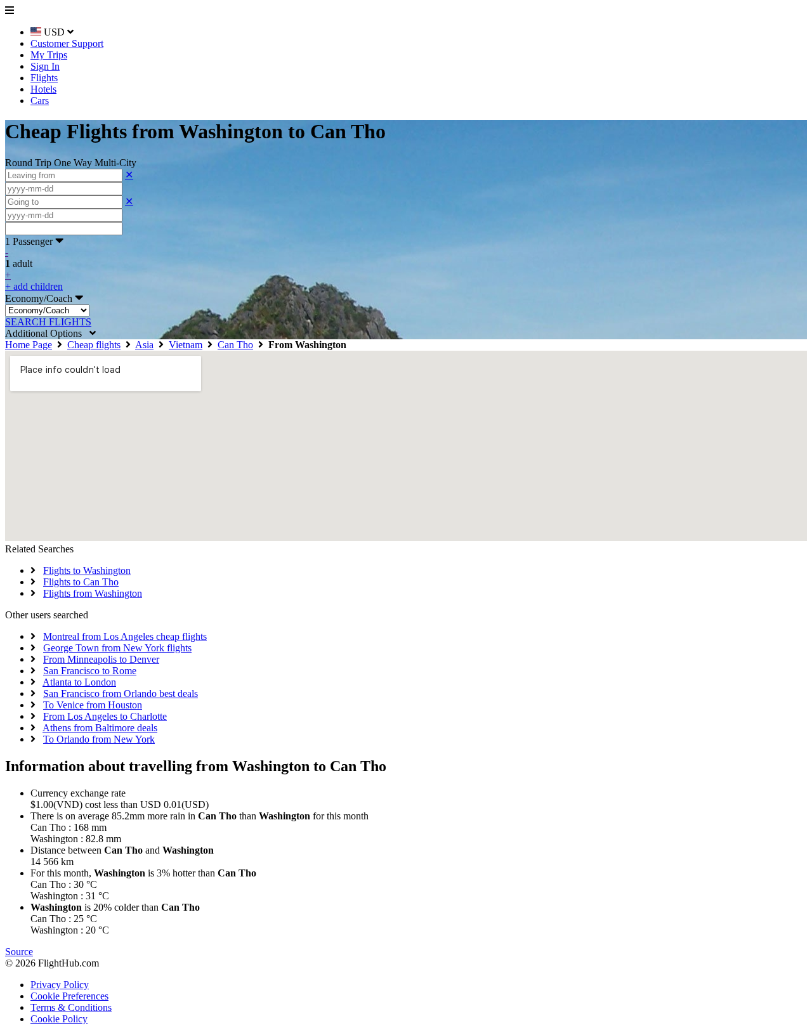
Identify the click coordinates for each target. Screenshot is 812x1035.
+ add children (34, 286)
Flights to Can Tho (81, 581)
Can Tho (235, 344)
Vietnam (185, 344)
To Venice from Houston (92, 705)
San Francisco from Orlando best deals (120, 693)
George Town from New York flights (117, 647)
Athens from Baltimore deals (100, 727)
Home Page (28, 344)
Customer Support (66, 43)
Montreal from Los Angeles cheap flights (125, 636)
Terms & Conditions (71, 1007)
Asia (144, 344)
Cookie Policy (59, 1018)
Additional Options (47, 333)
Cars (39, 100)
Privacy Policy (59, 984)
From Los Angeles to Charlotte (105, 716)
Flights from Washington (92, 593)
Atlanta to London (79, 682)
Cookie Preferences (69, 996)
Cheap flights (94, 344)
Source (19, 951)
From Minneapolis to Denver (101, 659)
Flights (44, 77)
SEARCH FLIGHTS (48, 321)
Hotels (43, 89)
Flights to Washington (87, 570)
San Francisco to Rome (89, 670)
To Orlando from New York (99, 739)
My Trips (48, 54)
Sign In (45, 66)
